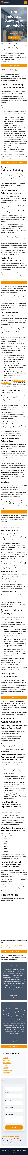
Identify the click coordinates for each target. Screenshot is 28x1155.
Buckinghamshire (7, 1070)
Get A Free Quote (14, 1046)
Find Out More (14, 283)
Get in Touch (14, 512)
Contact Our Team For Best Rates (14, 162)
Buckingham (6, 1072)
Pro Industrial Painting (16, 174)
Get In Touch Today (14, 65)
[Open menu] (25, 2)
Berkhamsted (4, 948)
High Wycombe (7, 1062)
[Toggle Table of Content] (16, 70)
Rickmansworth (13, 948)
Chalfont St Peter (19, 946)
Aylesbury (5, 1067)
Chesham (3, 946)
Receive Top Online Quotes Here (14, 951)
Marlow (5, 1065)
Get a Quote (13, 37)
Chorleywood (10, 946)
